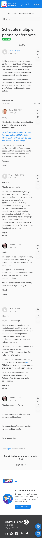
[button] (24, 4)
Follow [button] (21, 45)
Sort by (36, 103)
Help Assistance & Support (28, 13)
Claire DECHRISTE (15, 110)
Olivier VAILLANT (15, 244)
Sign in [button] (36, 4)
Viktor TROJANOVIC (16, 50)
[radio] (38, 51)
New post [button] (21, 465)
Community (13, 13)
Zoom (27, 362)
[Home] (9, 4)
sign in (9, 449)
